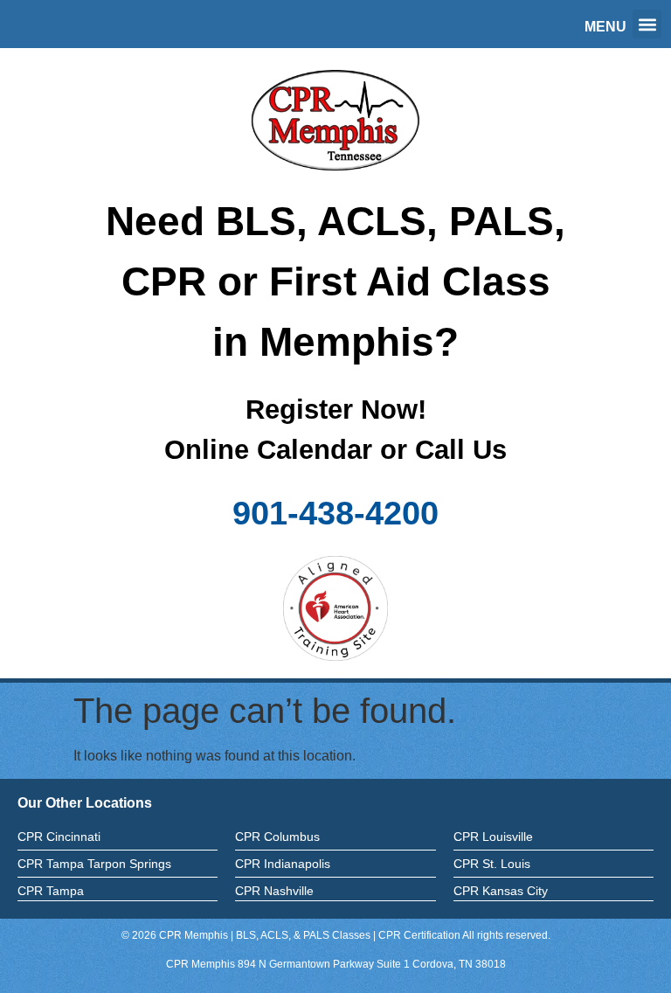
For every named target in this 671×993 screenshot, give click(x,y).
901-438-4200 (335, 512)
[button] (647, 24)
